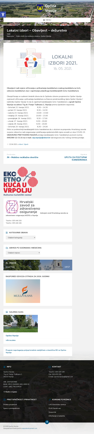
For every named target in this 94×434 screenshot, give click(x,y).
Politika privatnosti (10, 404)
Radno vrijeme (11, 392)
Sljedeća (83, 155)
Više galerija (11, 340)
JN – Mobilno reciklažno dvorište (22, 157)
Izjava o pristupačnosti (11, 408)
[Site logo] (47, 13)
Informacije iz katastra (57, 416)
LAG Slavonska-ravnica (57, 404)
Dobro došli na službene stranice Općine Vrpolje (33, 36)
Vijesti (26, 144)
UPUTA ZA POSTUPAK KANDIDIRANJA (75, 158)
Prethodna (11, 155)
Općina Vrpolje (12, 335)
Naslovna (10, 36)
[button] (3, 14)
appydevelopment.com (29, 428)
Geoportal (52, 412)
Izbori (21, 144)
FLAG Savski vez (55, 408)
